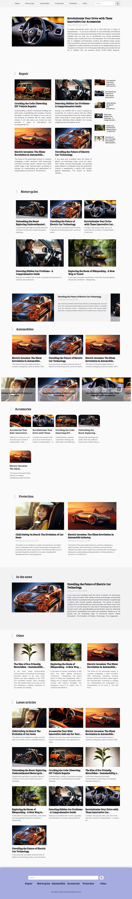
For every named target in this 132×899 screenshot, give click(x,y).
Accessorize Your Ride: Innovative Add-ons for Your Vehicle (111, 84)
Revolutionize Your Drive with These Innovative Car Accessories (89, 19)
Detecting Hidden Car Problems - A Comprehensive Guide (73, 105)
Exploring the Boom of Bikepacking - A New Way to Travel (111, 129)
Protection (73, 3)
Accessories (59, 3)
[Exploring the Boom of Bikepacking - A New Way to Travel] (100, 128)
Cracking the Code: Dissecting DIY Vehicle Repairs (31, 105)
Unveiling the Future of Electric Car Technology (72, 153)
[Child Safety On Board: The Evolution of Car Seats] (100, 105)
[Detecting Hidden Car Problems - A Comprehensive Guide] (73, 89)
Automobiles (44, 3)
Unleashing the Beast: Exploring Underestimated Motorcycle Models (30, 224)
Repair (17, 3)
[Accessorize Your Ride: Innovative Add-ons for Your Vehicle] (100, 82)
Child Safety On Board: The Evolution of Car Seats (39, 536)
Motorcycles (29, 3)
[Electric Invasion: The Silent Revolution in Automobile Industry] (33, 138)
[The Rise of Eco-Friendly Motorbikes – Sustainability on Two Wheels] (99, 139)
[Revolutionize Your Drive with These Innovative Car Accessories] (38, 31)
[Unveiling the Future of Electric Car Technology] (73, 138)
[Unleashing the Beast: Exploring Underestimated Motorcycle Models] (32, 209)
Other (85, 3)
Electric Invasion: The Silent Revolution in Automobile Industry (30, 154)
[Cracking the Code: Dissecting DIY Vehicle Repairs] (33, 89)
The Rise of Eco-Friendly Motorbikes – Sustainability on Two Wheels (110, 141)
